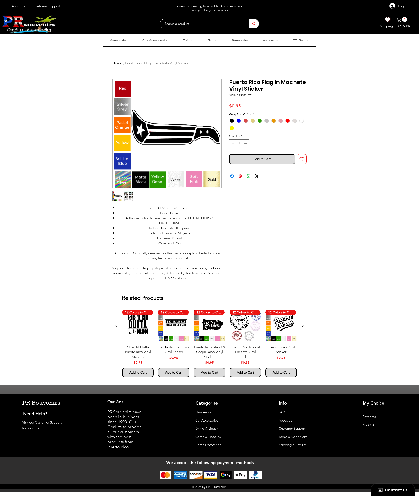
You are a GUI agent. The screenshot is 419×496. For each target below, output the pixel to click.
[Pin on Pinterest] (240, 176)
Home (117, 63)
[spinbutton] (239, 143)
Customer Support (48, 422)
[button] (402, 19)
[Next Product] (303, 325)
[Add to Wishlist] (302, 159)
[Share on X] (256, 176)
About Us (285, 420)
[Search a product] (254, 23)
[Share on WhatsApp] (248, 176)
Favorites (369, 417)
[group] (209, 343)
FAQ (282, 412)
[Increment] (246, 143)
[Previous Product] (115, 325)
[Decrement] (232, 143)
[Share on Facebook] (232, 176)
